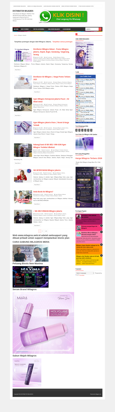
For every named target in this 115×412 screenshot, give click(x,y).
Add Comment (48, 57)
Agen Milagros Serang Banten (52, 6)
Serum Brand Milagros (19, 6)
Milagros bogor (58, 58)
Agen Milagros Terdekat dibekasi (60, 150)
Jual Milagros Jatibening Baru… (87, 80)
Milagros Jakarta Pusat (38, 107)
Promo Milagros (37, 61)
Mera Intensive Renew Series (69, 6)
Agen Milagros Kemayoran (61, 104)
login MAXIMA (66, 29)
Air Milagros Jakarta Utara (39, 129)
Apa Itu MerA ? (25, 29)
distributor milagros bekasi (39, 58)
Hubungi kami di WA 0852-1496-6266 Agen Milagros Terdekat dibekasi (49, 145)
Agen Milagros (58, 82)
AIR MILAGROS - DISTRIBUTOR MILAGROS (84, 102)
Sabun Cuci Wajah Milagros (34, 6)
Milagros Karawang (46, 60)
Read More (17, 69)
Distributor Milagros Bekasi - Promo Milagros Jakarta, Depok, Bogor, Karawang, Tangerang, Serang (51, 52)
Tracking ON (90, 122)
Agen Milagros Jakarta (59, 172)
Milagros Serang (55, 60)
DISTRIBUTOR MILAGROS (23, 10)
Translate (81, 275)
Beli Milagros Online (59, 57)
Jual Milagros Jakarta (51, 129)
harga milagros (36, 83)
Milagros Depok (66, 58)
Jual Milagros (44, 83)
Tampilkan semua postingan (62, 42)
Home (16, 29)
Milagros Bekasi (50, 58)
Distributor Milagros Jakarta (39, 215)
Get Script (80, 122)
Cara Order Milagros (54, 29)
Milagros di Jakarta (48, 174)
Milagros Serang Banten (48, 152)
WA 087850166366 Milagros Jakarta (47, 170)
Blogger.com (98, 394)
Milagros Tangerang (64, 60)
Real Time (85, 122)
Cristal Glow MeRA (38, 29)
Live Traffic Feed (85, 76)
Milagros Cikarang (37, 151)
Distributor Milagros (67, 82)
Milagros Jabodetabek (55, 151)
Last (46, 231)
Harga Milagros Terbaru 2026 (88, 158)
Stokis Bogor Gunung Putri (86, 6)
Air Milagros (46, 105)
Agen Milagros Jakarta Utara (61, 127)
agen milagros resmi (38, 105)
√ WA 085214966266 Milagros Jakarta (47, 211)
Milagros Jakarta (37, 60)
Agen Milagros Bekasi (60, 194)
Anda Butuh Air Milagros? (43, 191)
